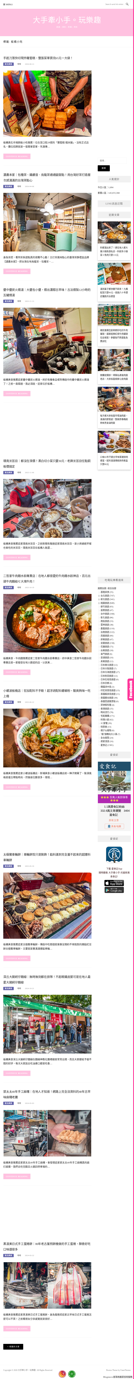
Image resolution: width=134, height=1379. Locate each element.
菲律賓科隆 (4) (107, 705)
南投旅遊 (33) (107, 621)
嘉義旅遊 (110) (107, 628)
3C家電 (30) (106, 723)
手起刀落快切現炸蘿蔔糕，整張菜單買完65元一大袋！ (38, 58)
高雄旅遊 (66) (107, 635)
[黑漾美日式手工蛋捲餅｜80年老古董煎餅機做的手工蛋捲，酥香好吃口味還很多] (47, 1285)
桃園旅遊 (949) (107, 603)
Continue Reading (17, 156)
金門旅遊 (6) (106, 654)
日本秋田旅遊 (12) (109, 676)
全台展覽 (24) (107, 738)
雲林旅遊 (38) (107, 625)
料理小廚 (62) (107, 719)
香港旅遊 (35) (107, 708)
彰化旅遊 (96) (107, 617)
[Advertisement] (47, 431)
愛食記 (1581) (107, 745)
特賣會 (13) (106, 727)
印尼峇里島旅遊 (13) (110, 690)
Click (130, 690)
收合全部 (112, 588)
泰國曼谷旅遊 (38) (109, 698)
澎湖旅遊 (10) (107, 657)
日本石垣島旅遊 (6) (109, 679)
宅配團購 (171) (107, 716)
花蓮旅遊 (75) (107, 646)
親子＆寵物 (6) (107, 730)
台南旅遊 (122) (107, 632)
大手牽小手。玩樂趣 (67, 20)
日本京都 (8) (106, 683)
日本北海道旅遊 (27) (110, 672)
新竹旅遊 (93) (107, 606)
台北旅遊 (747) (107, 595)
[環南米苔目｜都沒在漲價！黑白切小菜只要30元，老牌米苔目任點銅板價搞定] (47, 508)
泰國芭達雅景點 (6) (109, 701)
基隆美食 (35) (107, 592)
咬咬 (19, 64)
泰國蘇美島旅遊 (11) (110, 694)
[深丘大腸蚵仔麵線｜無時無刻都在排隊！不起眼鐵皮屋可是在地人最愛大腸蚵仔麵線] (47, 1024)
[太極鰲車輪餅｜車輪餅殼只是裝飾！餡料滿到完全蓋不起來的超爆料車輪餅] (47, 905)
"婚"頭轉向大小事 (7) (110, 734)
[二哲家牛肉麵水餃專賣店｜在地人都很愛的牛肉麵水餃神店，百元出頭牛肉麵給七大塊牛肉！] (47, 623)
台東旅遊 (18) (107, 650)
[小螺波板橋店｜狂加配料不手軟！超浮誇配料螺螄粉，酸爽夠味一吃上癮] (47, 738)
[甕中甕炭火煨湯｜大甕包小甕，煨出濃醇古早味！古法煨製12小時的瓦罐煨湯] (47, 340)
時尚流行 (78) (107, 712)
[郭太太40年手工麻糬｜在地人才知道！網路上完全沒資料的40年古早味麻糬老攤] (47, 1133)
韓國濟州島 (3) (107, 687)
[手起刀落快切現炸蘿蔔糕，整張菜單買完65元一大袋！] (47, 103)
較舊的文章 (14, 1347)
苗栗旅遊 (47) (107, 610)
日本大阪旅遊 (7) (108, 668)
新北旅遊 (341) (107, 599)
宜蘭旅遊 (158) (107, 643)
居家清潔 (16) (107, 741)
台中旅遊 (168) (107, 614)
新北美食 (8, 64)
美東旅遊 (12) (107, 661)
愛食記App (116, 869)
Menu (9, 4)
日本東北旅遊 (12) (109, 665)
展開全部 (102, 588)
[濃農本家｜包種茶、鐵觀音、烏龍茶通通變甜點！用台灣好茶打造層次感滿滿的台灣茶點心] (47, 222)
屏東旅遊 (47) (107, 639)
